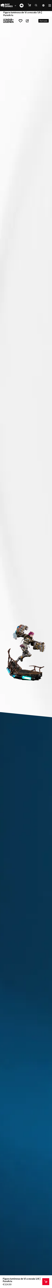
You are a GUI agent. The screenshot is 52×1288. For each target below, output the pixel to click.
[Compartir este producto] (27, 21)
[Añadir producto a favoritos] (20, 21)
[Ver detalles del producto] (45, 1281)
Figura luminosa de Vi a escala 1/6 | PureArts (21, 1280)
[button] (31, 5)
